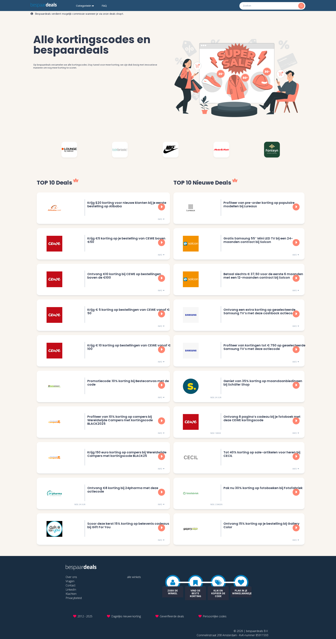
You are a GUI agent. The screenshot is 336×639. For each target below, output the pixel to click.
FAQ (104, 6)
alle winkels (134, 577)
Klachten (71, 594)
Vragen (70, 581)
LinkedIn (71, 589)
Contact (70, 585)
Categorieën (83, 6)
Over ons (71, 577)
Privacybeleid (74, 598)
